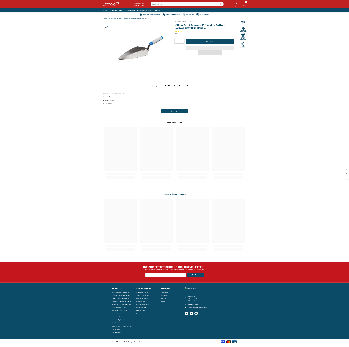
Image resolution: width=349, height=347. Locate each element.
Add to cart (210, 41)
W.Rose (176, 33)
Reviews (190, 86)
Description (156, 86)
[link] (120, 174)
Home (105, 18)
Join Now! (195, 275)
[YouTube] (196, 313)
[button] (178, 31)
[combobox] (185, 4)
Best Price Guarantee (173, 86)
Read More (174, 111)
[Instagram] (191, 313)
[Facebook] (186, 313)
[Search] (187, 4)
